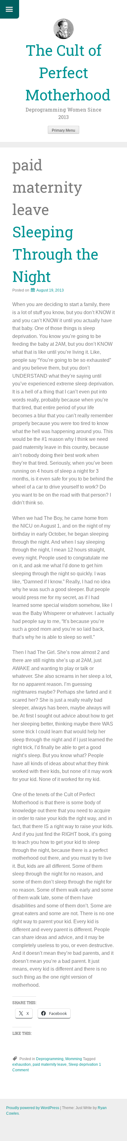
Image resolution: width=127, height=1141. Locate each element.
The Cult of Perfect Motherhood (68, 72)
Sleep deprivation (83, 1064)
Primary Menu (63, 130)
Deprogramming (49, 1059)
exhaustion (21, 1064)
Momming (73, 1059)
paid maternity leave (50, 1064)
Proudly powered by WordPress (32, 1108)
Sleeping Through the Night (55, 254)
